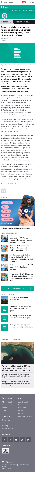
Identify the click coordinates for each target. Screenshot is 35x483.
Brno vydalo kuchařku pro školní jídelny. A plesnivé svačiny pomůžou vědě (20, 248)
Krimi (4, 207)
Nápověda (21, 405)
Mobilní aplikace (7, 429)
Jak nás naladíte (23, 402)
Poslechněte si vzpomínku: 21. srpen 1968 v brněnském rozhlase (22, 267)
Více (27, 22)
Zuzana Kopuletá (11, 183)
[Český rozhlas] (7, 2)
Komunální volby (7, 405)
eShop (4, 410)
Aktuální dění (6, 22)
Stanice (4, 408)
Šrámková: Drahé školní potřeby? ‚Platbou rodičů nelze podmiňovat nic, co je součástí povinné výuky (16, 383)
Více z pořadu (8, 295)
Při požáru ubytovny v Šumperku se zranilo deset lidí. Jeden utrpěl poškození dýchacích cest (16, 376)
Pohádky (5, 211)
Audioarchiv (23, 10)
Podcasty (5, 426)
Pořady (5, 215)
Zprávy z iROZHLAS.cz (11, 340)
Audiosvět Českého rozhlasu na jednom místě (15, 228)
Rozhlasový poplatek (25, 416)
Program (14, 10)
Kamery (31, 10)
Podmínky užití (23, 465)
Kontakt (21, 413)
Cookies (4, 465)
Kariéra (20, 410)
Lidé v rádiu (22, 408)
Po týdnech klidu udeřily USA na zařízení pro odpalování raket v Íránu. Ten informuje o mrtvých (16, 368)
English (4, 466)
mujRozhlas (5, 197)
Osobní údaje (12, 465)
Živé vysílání (7, 219)
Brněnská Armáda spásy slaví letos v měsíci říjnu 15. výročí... (21, 309)
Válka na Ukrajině (7, 402)
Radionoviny (5, 41)
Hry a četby (6, 203)
